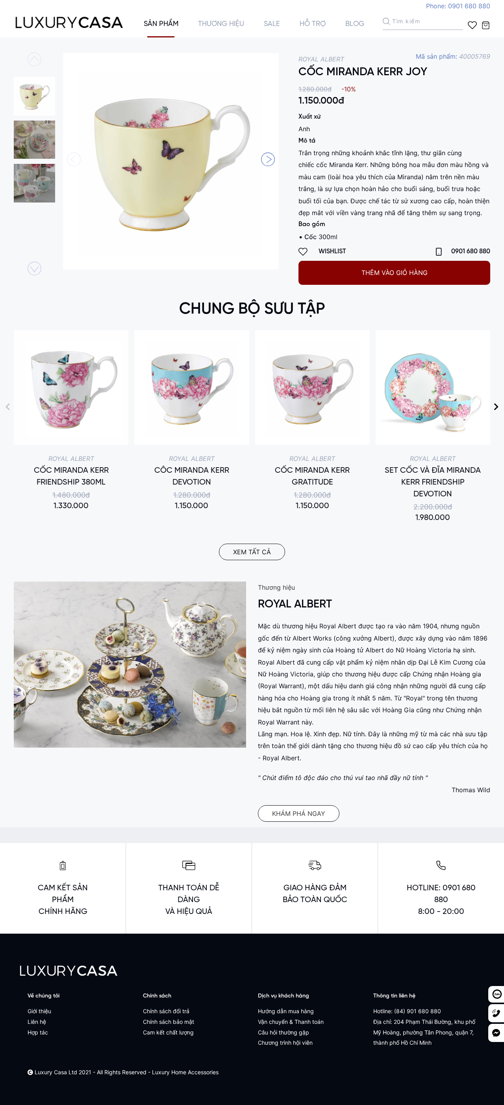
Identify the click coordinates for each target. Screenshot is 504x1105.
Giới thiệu (39, 1011)
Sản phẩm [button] (161, 24)
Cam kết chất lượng (168, 1032)
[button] (268, 159)
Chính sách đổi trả (166, 1011)
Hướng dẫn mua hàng (286, 1011)
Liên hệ (37, 1021)
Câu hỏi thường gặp (283, 1032)
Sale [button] (272, 24)
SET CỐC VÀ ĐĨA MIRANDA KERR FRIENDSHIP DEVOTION (433, 482)
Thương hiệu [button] (221, 24)
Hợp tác (38, 1032)
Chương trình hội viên (285, 1042)
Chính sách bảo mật (168, 1021)
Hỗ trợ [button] (313, 24)
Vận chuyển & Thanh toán (291, 1021)
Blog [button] (354, 24)
